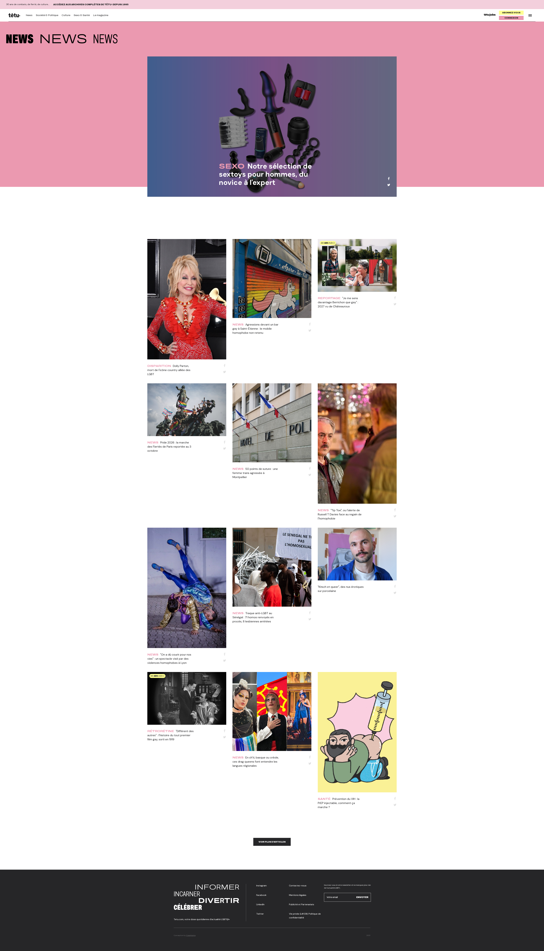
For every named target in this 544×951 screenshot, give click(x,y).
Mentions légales (297, 895)
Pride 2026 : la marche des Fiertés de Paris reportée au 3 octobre (169, 447)
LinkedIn (260, 904)
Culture (66, 15)
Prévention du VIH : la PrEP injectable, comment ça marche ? (338, 803)
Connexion (511, 18)
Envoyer (362, 897)
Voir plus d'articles (272, 842)
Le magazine (100, 15)
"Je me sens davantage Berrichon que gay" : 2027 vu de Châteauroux (338, 302)
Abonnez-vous (511, 13)
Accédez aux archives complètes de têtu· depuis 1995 (90, 4)
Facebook (261, 895)
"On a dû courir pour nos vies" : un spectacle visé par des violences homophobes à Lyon (169, 659)
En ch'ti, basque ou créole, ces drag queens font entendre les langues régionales (255, 762)
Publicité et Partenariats (301, 904)
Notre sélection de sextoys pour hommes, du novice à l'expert (265, 174)
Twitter (260, 913)
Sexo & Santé (82, 15)
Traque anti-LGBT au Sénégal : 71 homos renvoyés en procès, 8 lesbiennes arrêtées (253, 617)
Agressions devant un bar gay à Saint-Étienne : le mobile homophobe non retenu (255, 329)
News (29, 15)
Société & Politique (47, 15)
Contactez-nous (297, 885)
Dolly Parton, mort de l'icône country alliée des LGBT (168, 370)
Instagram (261, 885)
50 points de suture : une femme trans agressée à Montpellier (255, 473)
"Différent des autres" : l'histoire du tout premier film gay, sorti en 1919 (170, 735)
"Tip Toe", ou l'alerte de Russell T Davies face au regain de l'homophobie (340, 514)
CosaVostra (191, 935)
